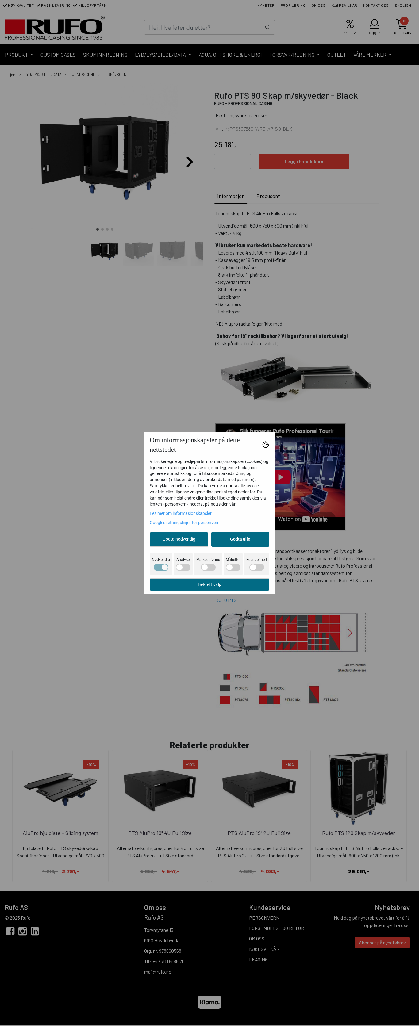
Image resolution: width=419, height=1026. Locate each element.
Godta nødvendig (179, 539)
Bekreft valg (209, 584)
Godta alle (240, 539)
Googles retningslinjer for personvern (185, 522)
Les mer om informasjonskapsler (181, 513)
